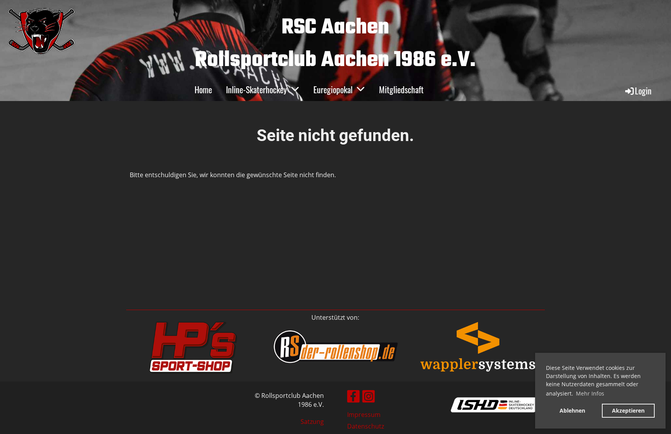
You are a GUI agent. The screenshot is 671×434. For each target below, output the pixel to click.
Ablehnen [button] (572, 410)
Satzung (312, 421)
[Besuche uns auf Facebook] (353, 397)
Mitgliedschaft (401, 89)
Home (203, 89)
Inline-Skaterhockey (256, 89)
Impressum (364, 414)
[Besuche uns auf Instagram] (368, 397)
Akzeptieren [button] (628, 410)
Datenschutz (365, 426)
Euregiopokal (333, 89)
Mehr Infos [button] (590, 393)
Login (643, 90)
